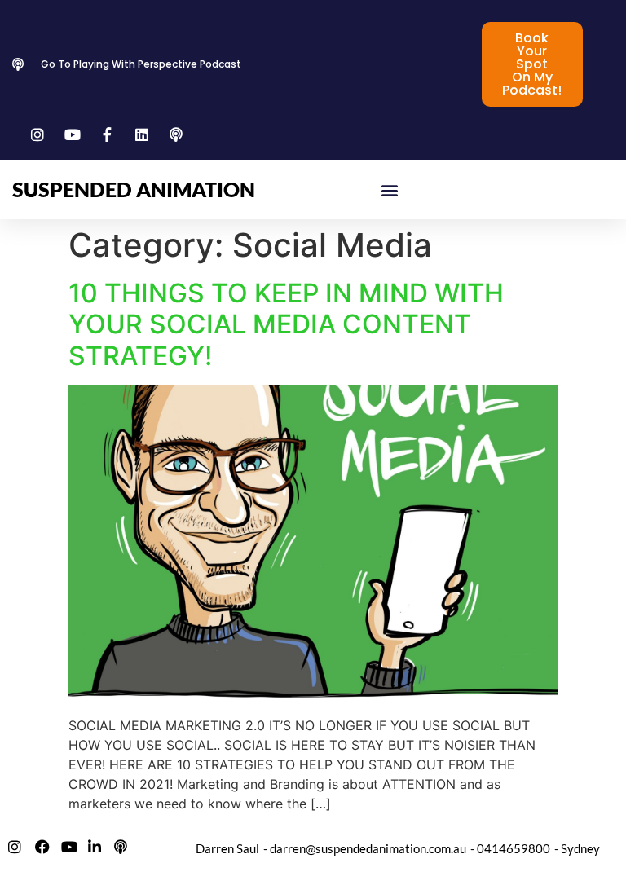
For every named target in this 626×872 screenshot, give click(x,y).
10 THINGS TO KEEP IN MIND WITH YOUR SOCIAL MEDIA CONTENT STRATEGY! (286, 324)
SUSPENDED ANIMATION (133, 189)
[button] (390, 189)
